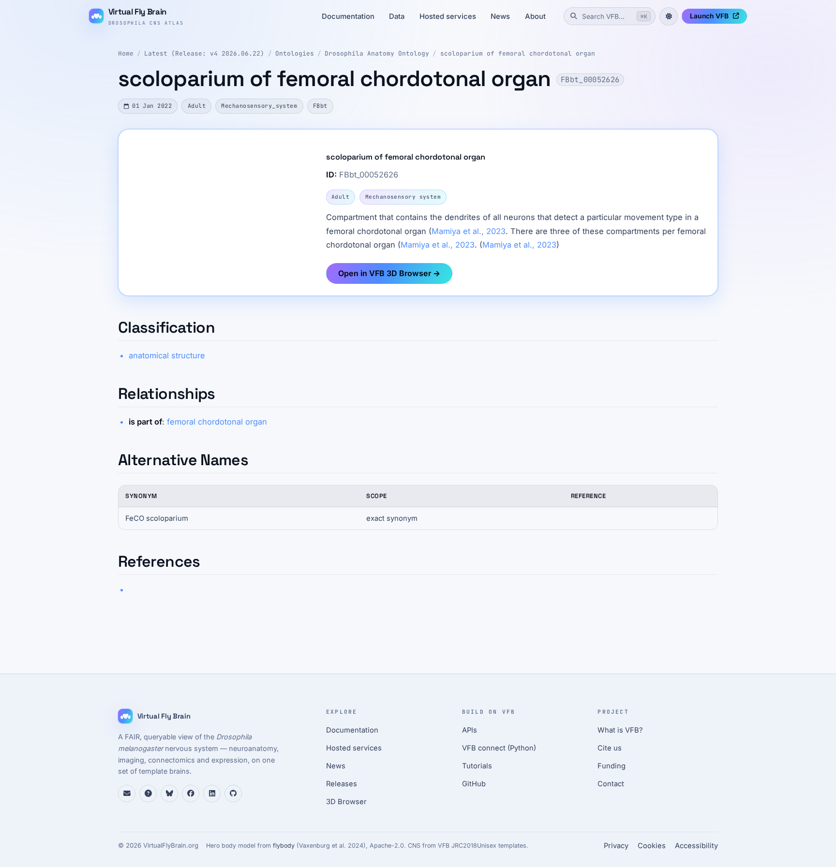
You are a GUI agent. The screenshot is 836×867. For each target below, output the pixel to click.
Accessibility (696, 845)
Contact (610, 783)
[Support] (126, 793)
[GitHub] (233, 793)
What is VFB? (620, 730)
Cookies (652, 845)
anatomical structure (167, 355)
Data (396, 16)
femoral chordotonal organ (217, 421)
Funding (611, 766)
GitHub (474, 783)
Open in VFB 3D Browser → (389, 273)
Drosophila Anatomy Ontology (377, 53)
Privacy (616, 845)
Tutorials (477, 766)
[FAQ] (148, 793)
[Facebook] (190, 793)
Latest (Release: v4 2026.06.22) (204, 53)
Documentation (348, 16)
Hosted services (447, 16)
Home (126, 53)
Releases (341, 783)
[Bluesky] (169, 793)
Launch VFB (709, 16)
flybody (284, 845)
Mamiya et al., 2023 (469, 231)
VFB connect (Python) (499, 748)
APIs (469, 730)
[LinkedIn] (212, 793)
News (500, 16)
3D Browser (346, 801)
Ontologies (294, 53)
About (535, 16)
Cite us (609, 748)
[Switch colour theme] (668, 16)
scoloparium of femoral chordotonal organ (517, 53)
